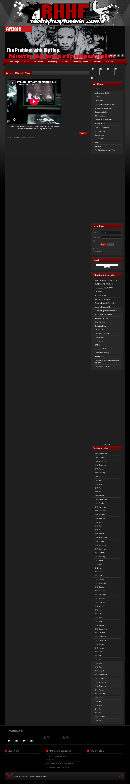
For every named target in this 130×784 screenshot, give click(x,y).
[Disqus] (47, 171)
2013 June (98, 663)
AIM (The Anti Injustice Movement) (56, 756)
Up (119, 776)
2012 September (101, 629)
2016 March (99, 720)
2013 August (99, 671)
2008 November (100, 461)
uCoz (27, 776)
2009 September (101, 499)
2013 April (98, 656)
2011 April (98, 564)
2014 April (98, 701)
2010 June (98, 526)
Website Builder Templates (38, 776)
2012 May (98, 614)
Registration (98, 251)
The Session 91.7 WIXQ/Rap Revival (57, 767)
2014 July (98, 713)
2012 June (98, 617)
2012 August (99, 625)
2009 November (100, 507)
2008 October (100, 457)
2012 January (100, 598)
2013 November (100, 682)
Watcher (16, 137)
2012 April (98, 610)
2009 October (100, 503)
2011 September (101, 583)
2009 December (100, 511)
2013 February (100, 648)
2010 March (99, 522)
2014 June (98, 709)
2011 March (99, 560)
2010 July (98, 530)
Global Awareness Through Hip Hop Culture (59, 763)
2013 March (99, 652)
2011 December (100, 595)
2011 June (98, 572)
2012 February (100, 602)
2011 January (99, 553)
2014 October (100, 717)
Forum (83, 133)
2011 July (98, 576)
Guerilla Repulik (50, 760)
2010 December (100, 549)
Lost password (99, 249)
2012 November (100, 637)
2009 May (98, 484)
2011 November (100, 591)
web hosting (20, 776)
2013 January (100, 644)
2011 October (99, 587)
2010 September (101, 537)
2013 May (98, 659)
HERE (50, 129)
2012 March (99, 606)
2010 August (99, 534)
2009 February (100, 473)
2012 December (100, 640)
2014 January (100, 690)
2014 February (100, 694)
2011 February (100, 557)
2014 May (98, 705)
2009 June (98, 488)
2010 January (100, 515)
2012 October (100, 633)
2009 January (100, 469)
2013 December (100, 686)
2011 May (98, 568)
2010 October (100, 541)
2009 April (98, 480)
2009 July (98, 492)
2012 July (98, 621)
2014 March (99, 698)
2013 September (101, 675)
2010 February (100, 518)
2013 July (98, 667)
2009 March (99, 476)
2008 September (101, 454)
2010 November (100, 545)
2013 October (100, 678)
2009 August (99, 496)
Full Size (107, 444)
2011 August (99, 579)
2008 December (100, 465)
